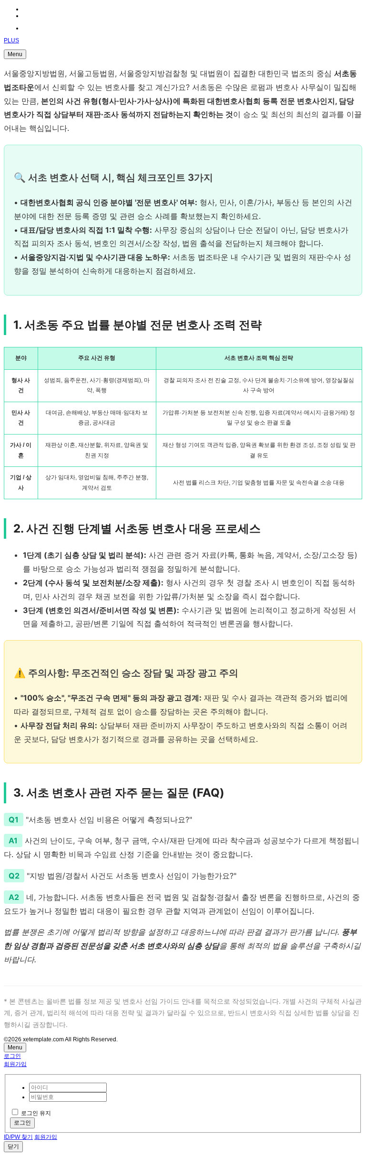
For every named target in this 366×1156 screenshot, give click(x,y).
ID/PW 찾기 (18, 1137)
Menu (15, 54)
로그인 (12, 1056)
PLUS (11, 40)
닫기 (13, 1146)
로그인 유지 (36, 1113)
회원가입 (15, 1064)
